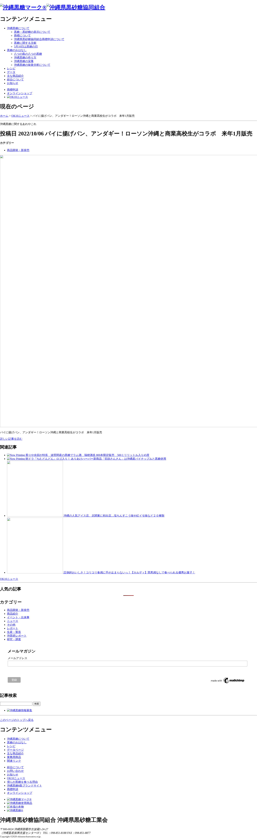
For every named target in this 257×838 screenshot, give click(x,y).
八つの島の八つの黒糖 (28, 53)
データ (11, 72)
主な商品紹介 (15, 75)
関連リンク (14, 760)
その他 (11, 624)
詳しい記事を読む (11, 438)
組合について (15, 79)
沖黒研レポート (17, 635)
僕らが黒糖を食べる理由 (22, 781)
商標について (22, 35)
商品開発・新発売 (18, 150)
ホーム (4, 115)
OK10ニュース (20, 115)
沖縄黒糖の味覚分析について (32, 64)
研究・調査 (14, 639)
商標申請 (12, 89)
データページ (15, 749)
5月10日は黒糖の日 (26, 46)
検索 (36, 703)
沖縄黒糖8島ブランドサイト (24, 785)
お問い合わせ (15, 770)
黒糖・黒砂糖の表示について (32, 31)
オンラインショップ (19, 93)
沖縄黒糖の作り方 (25, 57)
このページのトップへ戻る (17, 719)
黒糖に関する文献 (25, 42)
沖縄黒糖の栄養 (24, 61)
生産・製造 (14, 632)
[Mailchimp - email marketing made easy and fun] (228, 683)
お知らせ (12, 83)
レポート (12, 628)
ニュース (12, 621)
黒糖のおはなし (17, 50)
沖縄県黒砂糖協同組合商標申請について (39, 39)
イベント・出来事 (18, 617)
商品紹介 (12, 613)
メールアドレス (17, 658)
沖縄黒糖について (18, 28)
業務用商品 (14, 757)
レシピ (11, 68)
